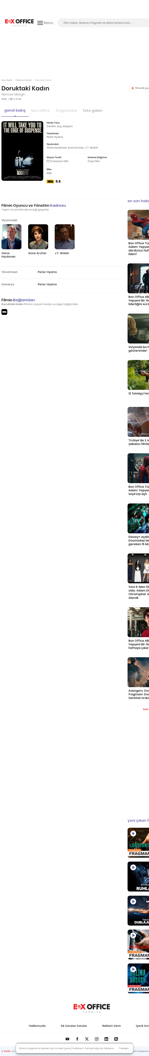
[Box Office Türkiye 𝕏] (87, 1039)
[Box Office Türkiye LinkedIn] (106, 1039)
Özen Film (94, 161)
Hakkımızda (37, 1026)
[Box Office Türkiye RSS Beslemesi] (116, 1039)
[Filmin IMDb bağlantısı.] (4, 312)
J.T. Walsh (91, 147)
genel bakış (15, 110)
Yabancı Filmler (23, 80)
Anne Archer (76, 147)
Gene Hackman (57, 147)
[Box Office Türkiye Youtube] (67, 1039)
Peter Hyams (55, 137)
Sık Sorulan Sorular (74, 1026)
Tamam (123, 1048)
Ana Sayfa (6, 80)
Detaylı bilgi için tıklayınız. (99, 1048)
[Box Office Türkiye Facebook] (77, 1039)
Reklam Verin (111, 1026)
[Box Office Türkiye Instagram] (97, 1039)
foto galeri (92, 110)
